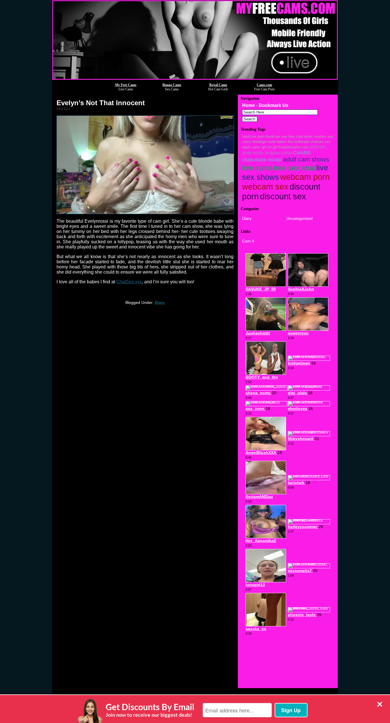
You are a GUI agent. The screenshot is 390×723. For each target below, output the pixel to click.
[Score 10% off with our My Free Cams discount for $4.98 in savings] (195, 78)
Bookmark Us (273, 105)
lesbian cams (278, 152)
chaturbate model (262, 160)
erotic (258, 152)
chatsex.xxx (320, 142)
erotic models (315, 136)
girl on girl (270, 147)
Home (248, 105)
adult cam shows (306, 159)
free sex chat (294, 168)
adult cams (251, 147)
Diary (160, 302)
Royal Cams (218, 85)
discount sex (283, 196)
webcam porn (305, 177)
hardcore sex (276, 136)
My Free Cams (125, 85)
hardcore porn (253, 136)
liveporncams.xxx (293, 147)
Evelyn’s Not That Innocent (101, 103)
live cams (257, 168)
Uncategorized (299, 218)
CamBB (302, 153)
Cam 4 (248, 241)
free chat (295, 136)
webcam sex (265, 186)
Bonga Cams (171, 85)
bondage (259, 142)
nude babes (277, 142)
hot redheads (298, 142)
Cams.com (264, 85)
